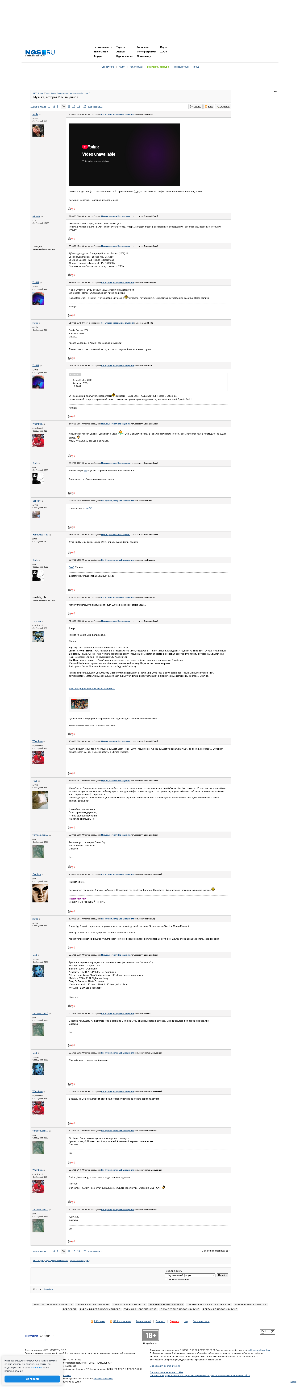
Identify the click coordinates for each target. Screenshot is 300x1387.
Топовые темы (181, 66)
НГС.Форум (38, 93)
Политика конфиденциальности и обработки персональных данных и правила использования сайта (200, 1375)
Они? (71, 567)
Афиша (120, 51)
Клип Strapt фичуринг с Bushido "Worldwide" (92, 688)
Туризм (120, 47)
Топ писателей (143, 1321)
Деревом (225, 106)
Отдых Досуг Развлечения (56, 93)
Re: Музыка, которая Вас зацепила (117, 114)
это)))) (89, 508)
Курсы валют (124, 56)
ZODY (163, 51)
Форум (98, 56)
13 (78, 106)
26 (85, 106)
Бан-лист (160, 1321)
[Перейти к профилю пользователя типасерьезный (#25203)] (38, 857)
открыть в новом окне (178, 1279)
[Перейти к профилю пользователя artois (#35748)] (38, 136)
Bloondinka (48, 1289)
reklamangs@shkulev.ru (259, 1350)
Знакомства (101, 51)
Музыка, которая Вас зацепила (115, 216)
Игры (163, 47)
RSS (210, 106)
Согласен (32, 1379)
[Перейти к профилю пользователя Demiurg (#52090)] (40, 901)
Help (186, 1321)
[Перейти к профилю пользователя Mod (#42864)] (38, 976)
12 (73, 106)
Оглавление (108, 66)
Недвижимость (103, 47)
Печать (197, 106)
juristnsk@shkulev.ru (103, 1378)
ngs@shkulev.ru (63, 1375)
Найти (122, 66)
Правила (174, 1321)
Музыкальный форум (79, 93)
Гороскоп (142, 47)
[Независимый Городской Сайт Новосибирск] (40, 53)
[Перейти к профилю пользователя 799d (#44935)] (40, 808)
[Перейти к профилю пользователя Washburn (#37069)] (38, 446)
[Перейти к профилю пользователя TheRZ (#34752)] (38, 304)
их (85, 470)
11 (69, 106)
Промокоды (144, 56)
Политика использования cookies (166, 1372)
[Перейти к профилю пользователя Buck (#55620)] (38, 483)
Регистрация (136, 66)
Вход (196, 66)
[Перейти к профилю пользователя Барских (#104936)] (36, 517)
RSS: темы (99, 1321)
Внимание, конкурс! (158, 66)
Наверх (293, 1382)
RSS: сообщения (122, 1321)
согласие (36, 1367)
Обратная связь (201, 1321)
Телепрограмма (146, 51)
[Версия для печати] (69, 208)
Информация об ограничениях (165, 1366)
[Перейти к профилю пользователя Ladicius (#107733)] (38, 641)
